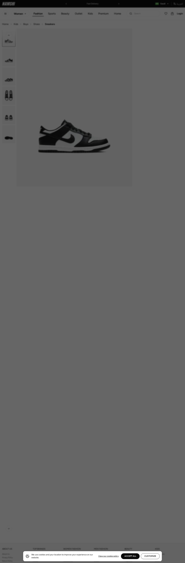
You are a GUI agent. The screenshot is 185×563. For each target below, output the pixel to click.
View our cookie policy (108, 556)
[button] (92, 281)
